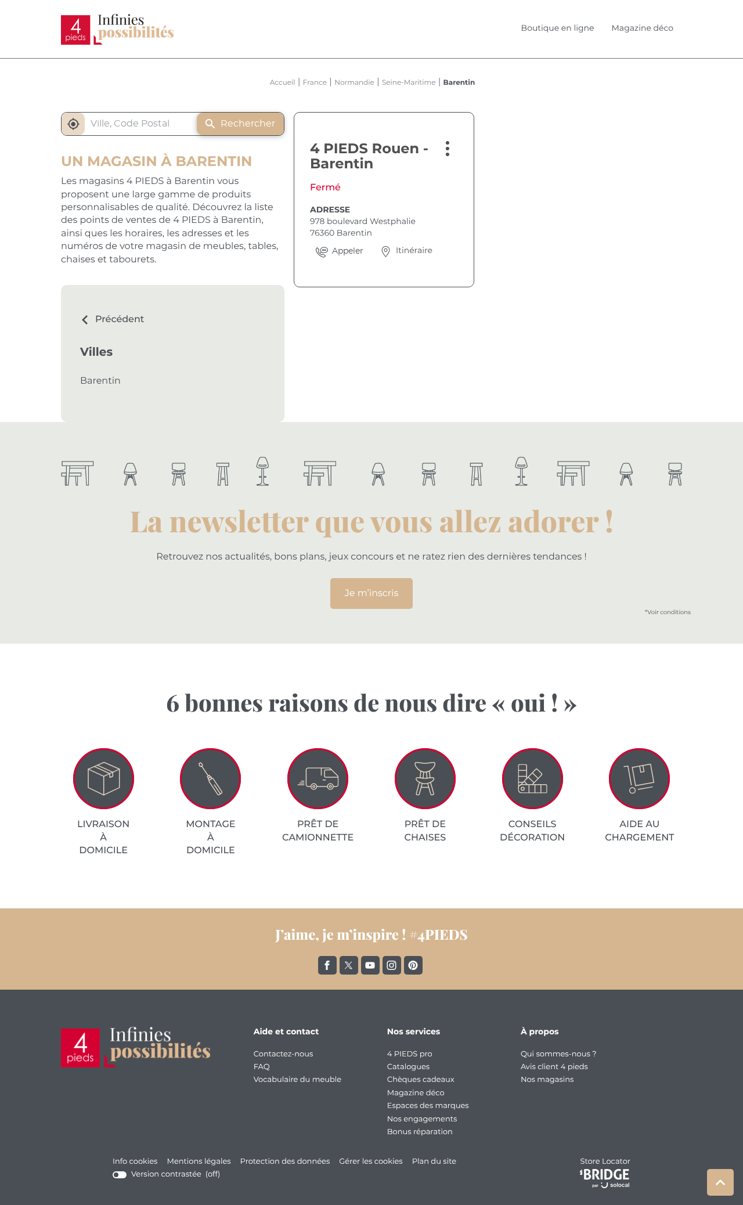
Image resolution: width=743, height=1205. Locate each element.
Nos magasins (547, 1079)
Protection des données (285, 1162)
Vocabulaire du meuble (298, 1079)
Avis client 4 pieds (554, 1067)
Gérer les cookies (370, 1162)
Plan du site (434, 1162)
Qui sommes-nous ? (559, 1054)
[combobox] (133, 124)
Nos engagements (422, 1119)
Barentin (100, 381)
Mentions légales (198, 1162)
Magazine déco (642, 28)
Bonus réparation (420, 1132)
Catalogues (408, 1067)
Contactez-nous (283, 1054)
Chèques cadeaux (421, 1079)
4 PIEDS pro (409, 1054)
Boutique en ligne (557, 28)
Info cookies (135, 1162)
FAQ (262, 1067)
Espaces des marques (428, 1106)
